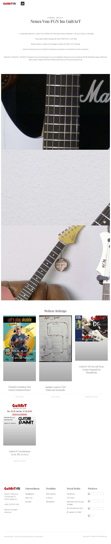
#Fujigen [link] (54, 44)
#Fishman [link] (47, 60)
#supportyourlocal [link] (34, 57)
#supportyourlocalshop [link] (72, 57)
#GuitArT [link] (7, 57)
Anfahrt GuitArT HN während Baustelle (55, 388)
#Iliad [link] (40, 60)
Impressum (86, 536)
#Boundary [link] (33, 60)
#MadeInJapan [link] (94, 57)
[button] (22, 3)
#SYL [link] (25, 57)
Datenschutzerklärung (99, 536)
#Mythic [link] (103, 57)
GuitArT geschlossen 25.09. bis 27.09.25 (19, 453)
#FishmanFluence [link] (58, 60)
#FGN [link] (85, 57)
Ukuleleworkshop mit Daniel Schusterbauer (19, 388)
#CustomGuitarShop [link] (74, 60)
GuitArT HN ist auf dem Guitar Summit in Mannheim (91, 369)
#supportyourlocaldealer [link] (53, 57)
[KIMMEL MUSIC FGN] (55, 210)
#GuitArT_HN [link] (17, 57)
